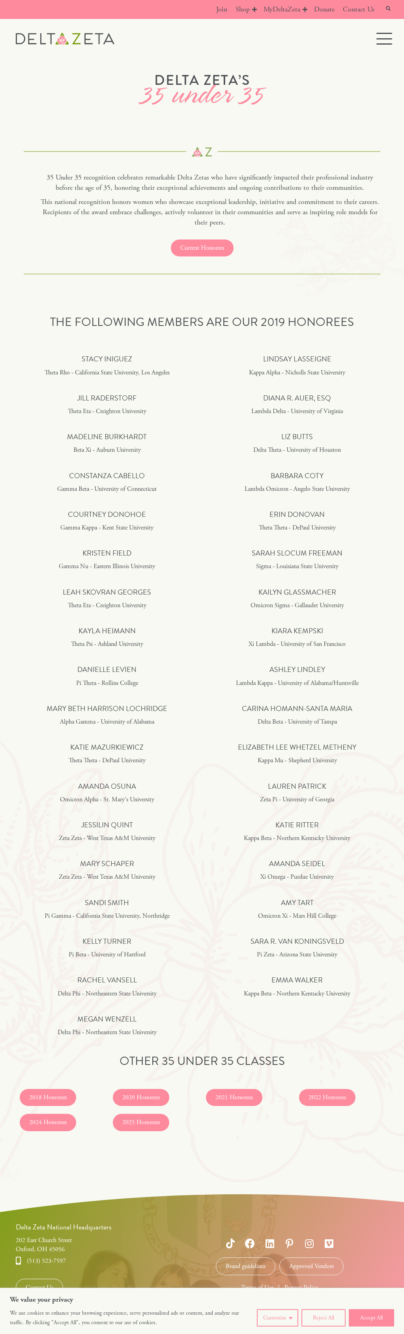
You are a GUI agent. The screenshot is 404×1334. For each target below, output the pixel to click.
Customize (274, 1317)
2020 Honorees (141, 1097)
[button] (254, 9)
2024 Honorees (48, 1122)
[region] (202, 1311)
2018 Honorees (48, 1097)
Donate (324, 9)
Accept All (371, 1317)
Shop (243, 9)
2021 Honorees (234, 1097)
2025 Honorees (141, 1122)
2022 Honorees (327, 1097)
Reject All (323, 1317)
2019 (273, 322)
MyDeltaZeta (282, 9)
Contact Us (358, 9)
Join (221, 9)
